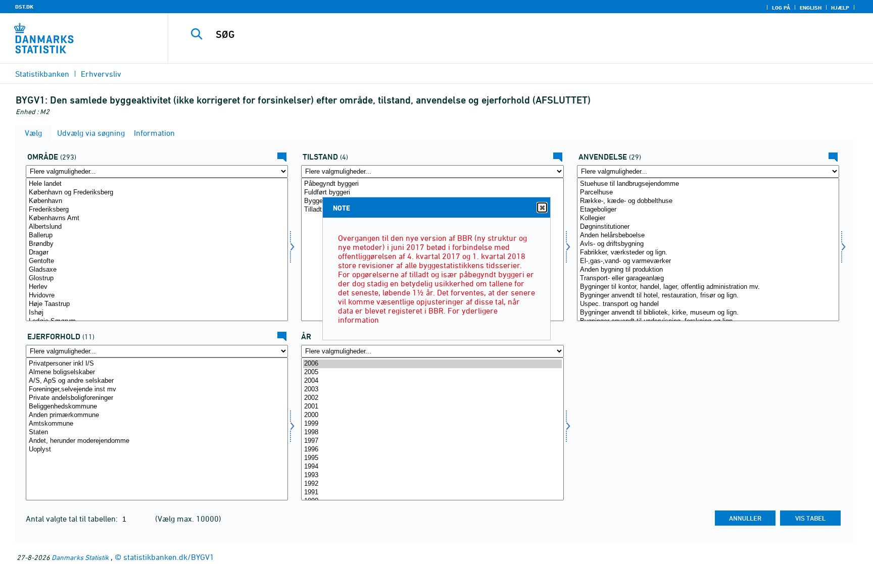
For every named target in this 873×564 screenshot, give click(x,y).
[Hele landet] (157, 184)
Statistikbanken (42, 73)
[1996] (432, 449)
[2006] (432, 364)
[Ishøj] (157, 313)
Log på (781, 7)
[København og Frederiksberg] (157, 192)
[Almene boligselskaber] (157, 372)
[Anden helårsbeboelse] (708, 235)
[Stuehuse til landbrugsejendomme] (708, 184)
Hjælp (840, 7)
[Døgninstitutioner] (708, 227)
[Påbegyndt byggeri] (432, 184)
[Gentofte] (157, 261)
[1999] (432, 424)
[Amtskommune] (157, 424)
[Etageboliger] (708, 210)
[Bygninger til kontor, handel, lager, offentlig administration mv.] (708, 287)
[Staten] (157, 432)
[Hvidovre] (157, 295)
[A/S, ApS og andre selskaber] (157, 381)
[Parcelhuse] (708, 192)
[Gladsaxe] (157, 270)
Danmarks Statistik (80, 557)
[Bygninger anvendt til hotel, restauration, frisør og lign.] (708, 295)
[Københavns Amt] (157, 218)
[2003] (432, 389)
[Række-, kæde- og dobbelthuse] (708, 201)
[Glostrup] (157, 278)
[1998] (432, 432)
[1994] (432, 467)
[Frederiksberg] (157, 210)
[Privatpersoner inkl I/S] (157, 364)
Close (542, 207)
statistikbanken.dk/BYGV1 (168, 556)
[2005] (432, 372)
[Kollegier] (708, 218)
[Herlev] (157, 287)
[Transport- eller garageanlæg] (708, 278)
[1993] (432, 475)
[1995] (432, 458)
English (810, 7)
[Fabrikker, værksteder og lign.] (708, 252)
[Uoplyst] (157, 449)
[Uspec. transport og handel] (708, 304)
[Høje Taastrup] (157, 304)
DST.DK (24, 6)
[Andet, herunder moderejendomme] (157, 441)
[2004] (432, 381)
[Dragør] (157, 252)
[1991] (432, 492)
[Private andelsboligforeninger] (157, 398)
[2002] (432, 398)
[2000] (432, 415)
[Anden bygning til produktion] (708, 270)
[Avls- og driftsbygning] (708, 244)
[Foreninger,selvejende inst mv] (157, 389)
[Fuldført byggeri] (432, 192)
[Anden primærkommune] (157, 415)
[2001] (432, 406)
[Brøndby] (157, 244)
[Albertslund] (157, 227)
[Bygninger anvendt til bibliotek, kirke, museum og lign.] (708, 313)
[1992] (432, 484)
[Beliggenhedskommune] (157, 406)
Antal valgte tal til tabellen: (73, 518)
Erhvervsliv (101, 73)
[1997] (432, 441)
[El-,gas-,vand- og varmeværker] (708, 261)
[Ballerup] (157, 235)
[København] (157, 201)
